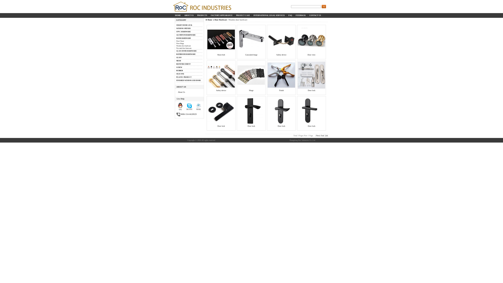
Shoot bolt (221, 55)
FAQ (290, 15)
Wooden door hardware (183, 46)
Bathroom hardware (186, 54)
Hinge (251, 90)
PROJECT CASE (243, 15)
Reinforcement (183, 64)
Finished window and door (188, 80)
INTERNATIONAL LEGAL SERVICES (269, 15)
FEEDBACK (301, 15)
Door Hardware (183, 38)
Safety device (281, 55)
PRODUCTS (202, 15)
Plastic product (184, 77)
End (322, 136)
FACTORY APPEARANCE (222, 15)
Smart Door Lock (184, 25)
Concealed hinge (251, 55)
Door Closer (180, 41)
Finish (281, 90)
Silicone (180, 74)
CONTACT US (315, 15)
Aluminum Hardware (186, 35)
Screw (179, 67)
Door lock (311, 90)
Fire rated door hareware (184, 48)
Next (318, 136)
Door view (311, 55)
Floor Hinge (180, 43)
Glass (179, 57)
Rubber (179, 71)
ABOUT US (189, 15)
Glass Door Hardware (186, 51)
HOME (178, 15)
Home (209, 20)
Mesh (178, 61)
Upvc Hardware (183, 32)
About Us (181, 92)
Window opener (183, 28)
